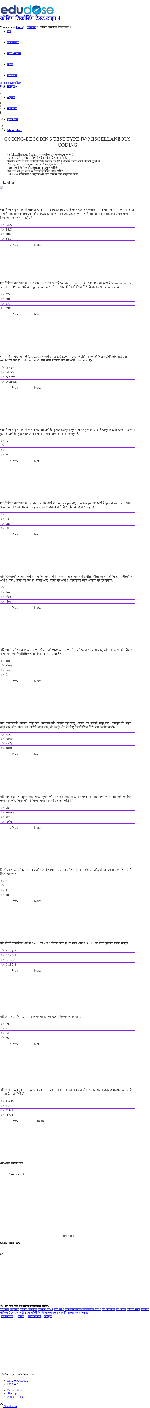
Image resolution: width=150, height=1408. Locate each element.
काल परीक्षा (95, 1309)
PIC (7, 303)
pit (7, 528)
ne (7, 441)
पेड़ (7, 674)
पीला (8, 601)
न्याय (61, 1312)
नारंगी (8, 743)
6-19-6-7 (10, 950)
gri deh (9, 372)
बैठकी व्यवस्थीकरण (48, 1312)
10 (1, 119)
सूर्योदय (9, 821)
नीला (8, 597)
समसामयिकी (34, 1316)
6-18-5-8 (10, 964)
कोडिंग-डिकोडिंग (28, 1309)
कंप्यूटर (48, 1316)
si (6, 445)
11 (1, 122)
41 (7, 1028)
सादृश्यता (14, 1309)
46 (7, 1037)
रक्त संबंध (59, 1309)
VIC (8, 308)
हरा (7, 587)
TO (7, 294)
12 (1, 125)
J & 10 (9, 1101)
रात (7, 817)
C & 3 (9, 1110)
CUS (8, 224)
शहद (8, 734)
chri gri (9, 367)
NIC (8, 299)
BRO (8, 229)
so (6, 454)
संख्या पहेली (31, 1312)
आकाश (9, 670)
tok (7, 519)
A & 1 (9, 1105)
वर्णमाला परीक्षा (45, 1309)
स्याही (8, 748)
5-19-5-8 (10, 955)
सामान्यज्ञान (7, 1316)
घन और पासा (108, 1309)
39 (7, 1024)
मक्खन (9, 739)
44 (7, 1033)
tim (7, 523)
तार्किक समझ (133, 1309)
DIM (8, 234)
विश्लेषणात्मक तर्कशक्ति (76, 1312)
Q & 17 (10, 1115)
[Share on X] (13, 1250)
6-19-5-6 (10, 959)
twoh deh (11, 381)
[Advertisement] (75, 55)
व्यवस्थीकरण (82, 1309)
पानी (7, 661)
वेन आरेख (121, 1309)
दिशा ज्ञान (70, 1309)
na (7, 514)
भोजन (8, 665)
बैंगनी (8, 592)
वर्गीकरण (4, 1309)
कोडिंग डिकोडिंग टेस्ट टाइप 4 (30, 18)
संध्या (8, 807)
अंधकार (9, 812)
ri (6, 450)
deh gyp (10, 376)
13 (1, 129)
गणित (21, 1316)
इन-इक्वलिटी (17, 1312)
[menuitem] (78, 1390)
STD (8, 238)
